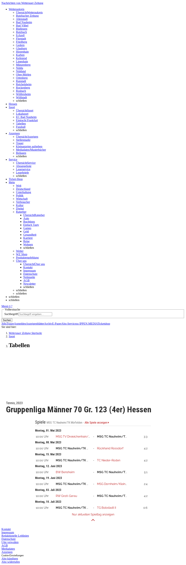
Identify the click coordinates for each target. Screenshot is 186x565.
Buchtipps (29, 221)
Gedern (20, 45)
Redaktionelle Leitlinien (15, 535)
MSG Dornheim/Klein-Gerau (116, 484)
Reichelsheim (23, 84)
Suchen (7, 320)
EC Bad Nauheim (26, 117)
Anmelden (20, 323)
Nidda (19, 68)
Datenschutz (30, 273)
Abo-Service (68, 323)
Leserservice (23, 169)
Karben (20, 54)
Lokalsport (22, 113)
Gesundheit (29, 234)
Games (27, 228)
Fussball (20, 126)
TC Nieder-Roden (108, 460)
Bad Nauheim (24, 22)
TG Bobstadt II (106, 507)
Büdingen (21, 28)
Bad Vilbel (22, 25)
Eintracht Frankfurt (27, 120)
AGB (26, 280)
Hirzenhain (22, 51)
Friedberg (21, 41)
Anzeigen (7, 552)
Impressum (29, 270)
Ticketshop (104, 323)
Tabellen (21, 123)
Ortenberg (22, 77)
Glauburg (21, 48)
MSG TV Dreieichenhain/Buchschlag (80, 436)
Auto (26, 218)
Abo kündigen (9, 558)
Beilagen (21, 153)
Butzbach (21, 32)
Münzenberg (23, 64)
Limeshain (22, 61)
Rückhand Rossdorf (110, 448)
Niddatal (21, 71)
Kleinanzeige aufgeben (29, 146)
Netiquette (29, 277)
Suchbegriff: (11, 314)
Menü (4, 306)
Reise (26, 241)
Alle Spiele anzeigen (96, 422)
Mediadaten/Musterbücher (31, 149)
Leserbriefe (22, 172)
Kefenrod (21, 58)
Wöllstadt (21, 97)
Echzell (20, 35)
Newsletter (29, 283)
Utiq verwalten (10, 542)
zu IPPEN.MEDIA (87, 323)
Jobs (4, 323)
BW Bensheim (65, 472)
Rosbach (21, 90)
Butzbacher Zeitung (27, 15)
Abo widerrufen (10, 561)
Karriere (28, 237)
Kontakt (28, 267)
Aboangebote (23, 166)
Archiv (48, 323)
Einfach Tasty (31, 224)
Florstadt (21, 38)
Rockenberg (23, 87)
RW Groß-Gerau (66, 496)
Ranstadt (21, 81)
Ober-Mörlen (23, 74)
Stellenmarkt (23, 139)
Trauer (19, 143)
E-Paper (56, 323)
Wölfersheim (23, 94)
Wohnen (28, 244)
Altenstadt (22, 19)
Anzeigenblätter (35, 323)
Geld (26, 231)
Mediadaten (8, 548)
